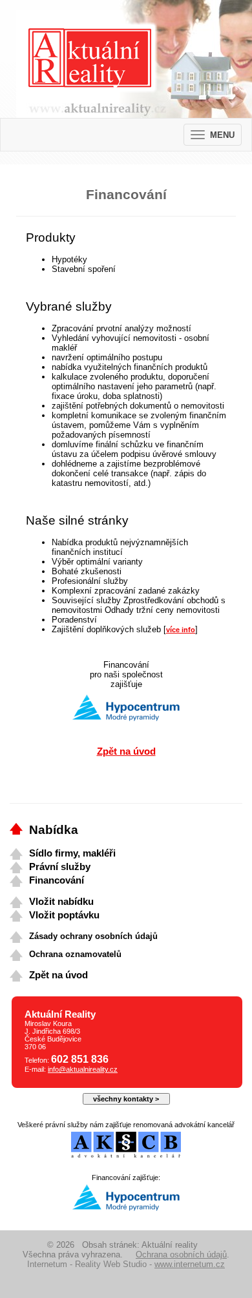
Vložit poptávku (64, 915)
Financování (56, 880)
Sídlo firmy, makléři (72, 853)
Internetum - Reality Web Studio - (126, 1264)
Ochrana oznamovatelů (75, 954)
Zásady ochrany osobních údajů (93, 936)
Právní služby (59, 867)
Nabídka (53, 830)
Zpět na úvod (126, 751)
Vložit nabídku (61, 901)
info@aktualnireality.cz (83, 1069)
